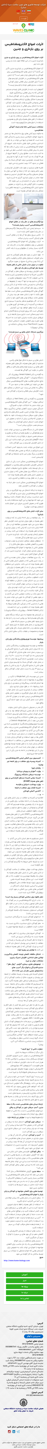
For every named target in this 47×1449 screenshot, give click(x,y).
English (23, 13)
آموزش (24, 1274)
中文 (18, 13)
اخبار (24, 1280)
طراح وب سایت (28, 1447)
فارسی (29, 13)
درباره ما (25, 1292)
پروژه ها (24, 1286)
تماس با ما (24, 1298)
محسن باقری (18, 1447)
